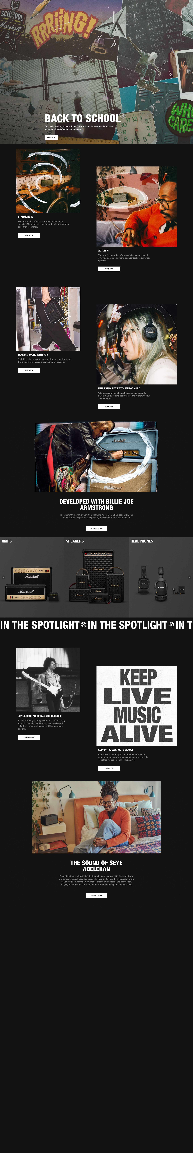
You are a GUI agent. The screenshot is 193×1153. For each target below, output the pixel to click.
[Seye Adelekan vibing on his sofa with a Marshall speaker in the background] (96, 817)
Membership (161, 4)
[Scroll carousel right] (189, 577)
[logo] (9, 9)
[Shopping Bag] (184, 10)
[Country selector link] (187, 5)
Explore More (96, 528)
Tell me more (28, 737)
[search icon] (176, 10)
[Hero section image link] (96, 72)
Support (170, 10)
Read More (109, 768)
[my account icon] (180, 10)
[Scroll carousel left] (3, 577)
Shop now (29, 235)
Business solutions (149, 4)
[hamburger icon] (187, 10)
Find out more (96, 895)
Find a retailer (172, 4)
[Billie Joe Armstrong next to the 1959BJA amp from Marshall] (96, 456)
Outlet (181, 4)
